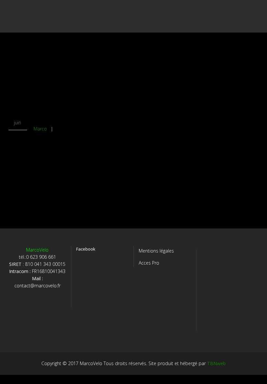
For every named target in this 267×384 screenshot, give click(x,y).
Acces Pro (149, 263)
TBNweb (216, 363)
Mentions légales (156, 251)
